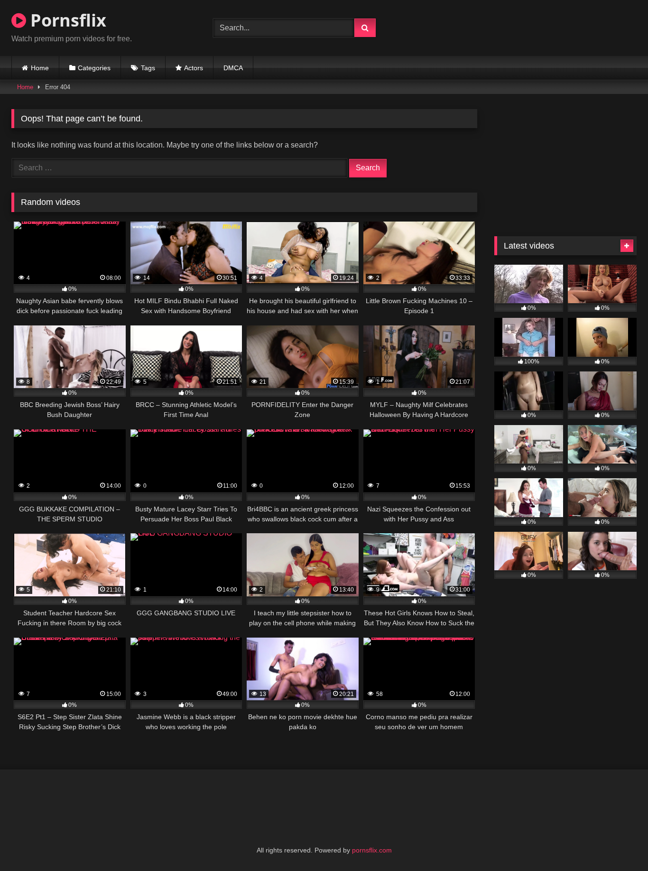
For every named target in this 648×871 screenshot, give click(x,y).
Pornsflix (66, 20)
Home (40, 68)
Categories (94, 68)
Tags (148, 68)
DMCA (233, 68)
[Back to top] (618, 843)
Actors (193, 68)
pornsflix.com (372, 850)
